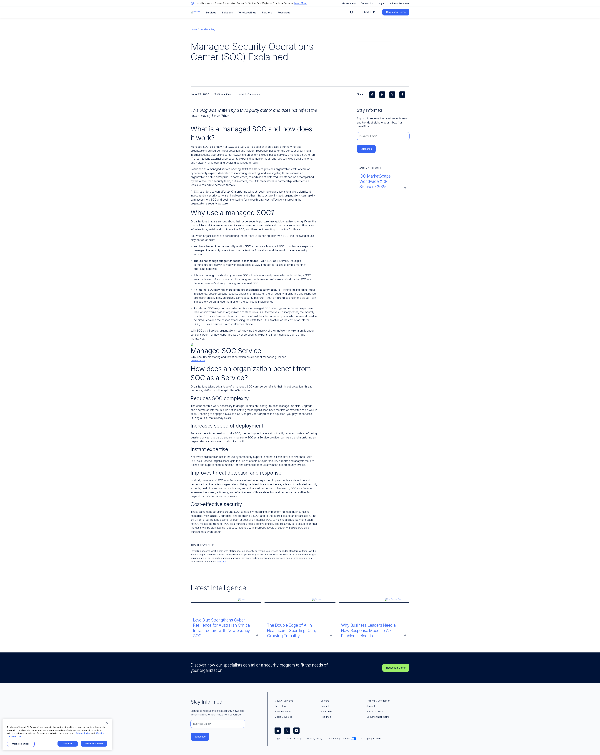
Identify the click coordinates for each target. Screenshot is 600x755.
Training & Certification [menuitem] (378, 700)
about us (221, 561)
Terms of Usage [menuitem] (293, 738)
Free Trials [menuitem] (325, 716)
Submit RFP (368, 12)
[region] (57, 734)
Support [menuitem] (371, 706)
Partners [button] (267, 12)
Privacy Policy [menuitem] (314, 738)
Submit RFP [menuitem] (326, 711)
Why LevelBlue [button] (247, 12)
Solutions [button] (227, 12)
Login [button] (381, 3)
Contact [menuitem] (324, 706)
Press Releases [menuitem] (283, 711)
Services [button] (211, 12)
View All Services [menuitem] (284, 700)
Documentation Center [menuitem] (378, 716)
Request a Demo (396, 12)
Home (194, 29)
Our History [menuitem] (280, 706)
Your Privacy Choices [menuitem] (338, 738)
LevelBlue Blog (207, 29)
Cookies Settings (21, 743)
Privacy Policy (83, 733)
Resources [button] (284, 12)
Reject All (67, 743)
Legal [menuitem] (277, 738)
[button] (351, 12)
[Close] (106, 722)
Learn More (300, 3)
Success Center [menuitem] (375, 711)
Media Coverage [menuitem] (283, 716)
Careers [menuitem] (324, 700)
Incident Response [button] (399, 3)
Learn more (198, 360)
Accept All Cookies (93, 743)
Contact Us (367, 3)
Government (349, 3)
